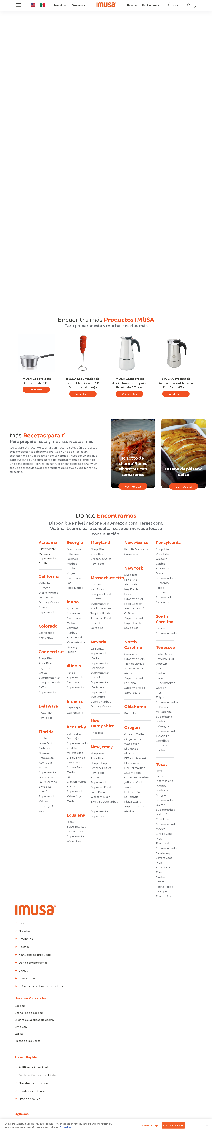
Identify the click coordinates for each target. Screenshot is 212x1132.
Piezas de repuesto (27, 1040)
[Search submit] (188, 5)
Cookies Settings (149, 1125)
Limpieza (20, 1026)
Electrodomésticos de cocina (34, 1019)
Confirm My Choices (173, 1125)
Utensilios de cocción (28, 1012)
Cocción (19, 1005)
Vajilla (18, 1033)
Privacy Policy (66, 1126)
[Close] (207, 1125)
